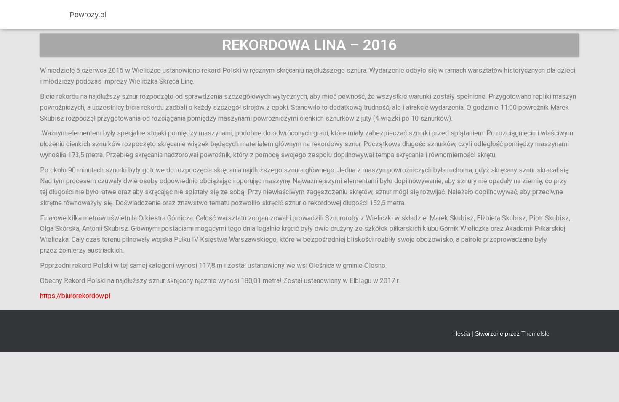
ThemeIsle (535, 333)
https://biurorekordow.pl (75, 296)
